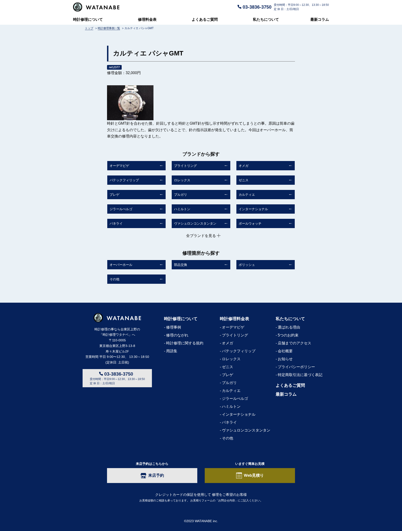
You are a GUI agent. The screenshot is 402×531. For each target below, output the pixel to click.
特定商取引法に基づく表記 (300, 375)
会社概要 (285, 351)
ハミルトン (182, 209)
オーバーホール (121, 265)
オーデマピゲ (119, 166)
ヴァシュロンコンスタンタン (195, 223)
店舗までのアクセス (294, 343)
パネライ (116, 223)
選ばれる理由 (289, 327)
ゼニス (243, 180)
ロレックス (182, 180)
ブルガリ (180, 194)
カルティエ (247, 194)
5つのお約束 (288, 335)
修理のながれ (177, 335)
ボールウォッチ (250, 223)
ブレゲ (114, 194)
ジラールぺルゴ (121, 209)
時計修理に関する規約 (184, 343)
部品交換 (180, 265)
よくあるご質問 (205, 19)
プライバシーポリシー (296, 367)
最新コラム (319, 19)
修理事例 (173, 327)
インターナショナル (253, 209)
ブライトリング (185, 166)
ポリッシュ (247, 265)
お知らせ (285, 359)
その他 (114, 279)
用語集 (171, 351)
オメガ (243, 166)
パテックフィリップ (124, 180)
